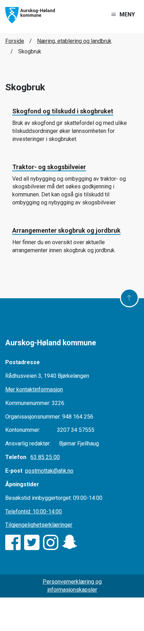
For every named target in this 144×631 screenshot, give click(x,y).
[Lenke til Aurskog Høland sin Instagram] (50, 542)
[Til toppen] (129, 297)
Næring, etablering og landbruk (74, 41)
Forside (14, 41)
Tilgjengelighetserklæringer (38, 524)
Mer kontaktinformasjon (34, 389)
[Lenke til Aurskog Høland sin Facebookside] (13, 542)
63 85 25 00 (45, 457)
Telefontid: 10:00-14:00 (33, 511)
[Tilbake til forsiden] (30, 15)
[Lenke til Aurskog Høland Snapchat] (69, 542)
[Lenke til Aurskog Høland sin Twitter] (31, 542)
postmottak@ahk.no (49, 470)
